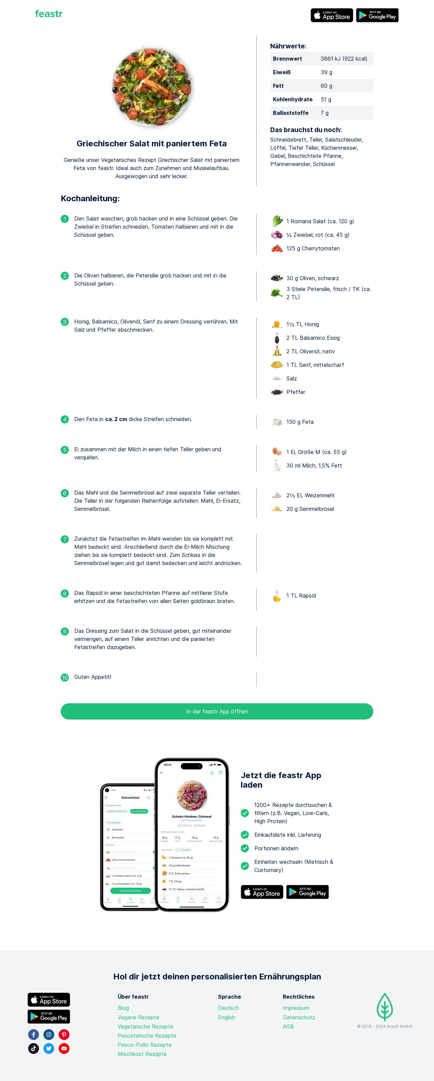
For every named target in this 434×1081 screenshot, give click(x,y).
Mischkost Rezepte (142, 1054)
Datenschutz (299, 1017)
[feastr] (48, 15)
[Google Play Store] (377, 15)
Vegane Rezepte (138, 1017)
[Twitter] (48, 1048)
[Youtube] (64, 1048)
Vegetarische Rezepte (145, 1026)
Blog (123, 1007)
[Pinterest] (64, 1034)
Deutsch (228, 1007)
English (226, 1017)
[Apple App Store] (332, 15)
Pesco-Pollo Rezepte (145, 1044)
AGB (288, 1026)
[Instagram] (48, 1034)
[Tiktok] (33, 1048)
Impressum (296, 1007)
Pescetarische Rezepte (147, 1035)
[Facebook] (33, 1034)
